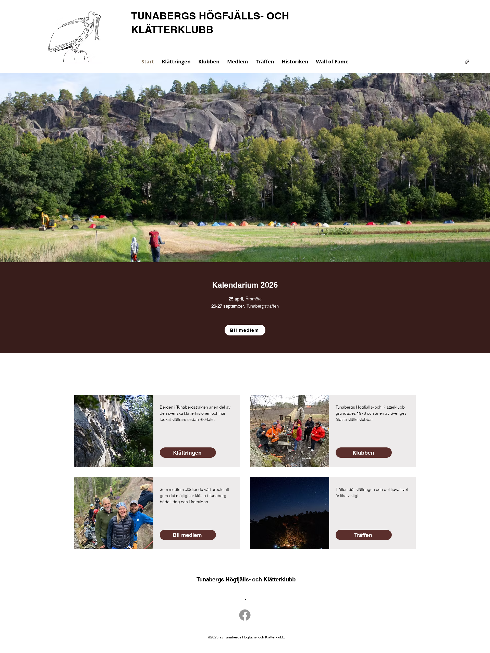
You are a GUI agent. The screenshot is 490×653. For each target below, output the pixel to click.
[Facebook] (244, 615)
